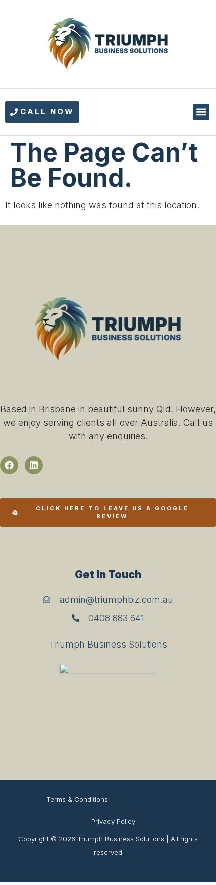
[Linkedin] (34, 465)
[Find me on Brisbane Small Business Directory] (108, 707)
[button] (201, 112)
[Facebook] (9, 465)
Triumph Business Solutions (108, 644)
